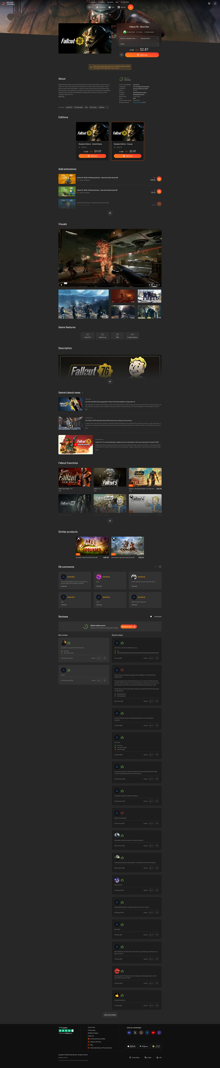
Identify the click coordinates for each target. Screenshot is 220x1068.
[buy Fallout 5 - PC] (110, 477)
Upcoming (110, 2)
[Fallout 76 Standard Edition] (92, 137)
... (107, 107)
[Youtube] (153, 1032)
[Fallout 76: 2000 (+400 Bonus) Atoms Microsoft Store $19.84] (67, 179)
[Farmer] (134, 576)
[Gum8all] (117, 971)
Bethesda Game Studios (139, 92)
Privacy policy (91, 1030)
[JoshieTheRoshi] (117, 737)
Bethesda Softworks (138, 94)
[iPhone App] (131, 1046)
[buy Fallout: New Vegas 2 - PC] (74, 477)
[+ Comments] (160, 566)
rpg (86, 107)
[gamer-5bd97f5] (117, 924)
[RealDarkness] (117, 880)
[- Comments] (155, 566)
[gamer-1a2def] (98, 597)
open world (69, 107)
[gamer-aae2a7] (63, 597)
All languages (158, 616)
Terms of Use (91, 1027)
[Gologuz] (117, 995)
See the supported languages (141, 86)
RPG (134, 98)
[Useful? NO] (105, 658)
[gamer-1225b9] (63, 670)
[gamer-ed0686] (63, 576)
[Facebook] (147, 1032)
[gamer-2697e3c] (117, 670)
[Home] (8, 3)
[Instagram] (141, 1032)
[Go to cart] (209, 3)
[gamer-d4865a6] (117, 946)
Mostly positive (137, 102)
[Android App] (143, 1046)
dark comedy (93, 107)
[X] (135, 1032)
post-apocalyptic (78, 107)
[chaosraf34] (117, 857)
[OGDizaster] (134, 597)
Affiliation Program (93, 1033)
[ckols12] (117, 835)
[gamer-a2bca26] (117, 766)
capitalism (101, 107)
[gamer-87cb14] (117, 902)
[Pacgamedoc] (98, 576)
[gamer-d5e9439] (117, 790)
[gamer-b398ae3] (117, 713)
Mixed (135, 100)
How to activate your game (140, 88)
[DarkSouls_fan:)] (63, 642)
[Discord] (129, 1032)
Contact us (91, 1036)
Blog (117, 2)
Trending (93, 2)
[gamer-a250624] (117, 813)
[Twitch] (159, 1032)
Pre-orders (102, 2)
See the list (136, 84)
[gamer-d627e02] (117, 642)
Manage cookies (62, 1057)
